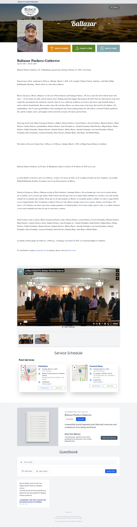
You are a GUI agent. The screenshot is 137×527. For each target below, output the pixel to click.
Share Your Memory (109, 438)
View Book (69, 419)
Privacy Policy (63, 518)
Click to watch (46, 384)
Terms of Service (74, 518)
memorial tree (41, 250)
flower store (71, 250)
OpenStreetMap (70, 521)
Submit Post (111, 471)
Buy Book (81, 419)
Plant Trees (59, 388)
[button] (28, 371)
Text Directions (45, 388)
